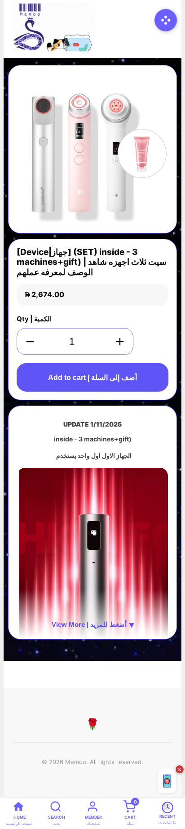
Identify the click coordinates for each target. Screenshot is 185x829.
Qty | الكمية (34, 319)
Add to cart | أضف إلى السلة (92, 377)
